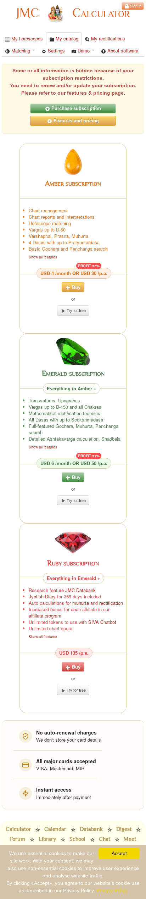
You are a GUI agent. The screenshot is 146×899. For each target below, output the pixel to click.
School (77, 839)
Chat (104, 839)
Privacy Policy (111, 890)
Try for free (76, 310)
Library (47, 839)
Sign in (135, 6)
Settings (55, 50)
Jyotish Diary (42, 596)
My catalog (66, 38)
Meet (130, 839)
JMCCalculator (73, 13)
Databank (91, 829)
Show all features (43, 257)
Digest (123, 829)
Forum (17, 839)
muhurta (80, 602)
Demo (83, 50)
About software (122, 50)
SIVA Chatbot (102, 622)
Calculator (18, 829)
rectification (111, 602)
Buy (75, 287)
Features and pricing (75, 120)
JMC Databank (80, 590)
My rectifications (107, 38)
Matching (21, 50)
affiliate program (45, 615)
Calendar (55, 829)
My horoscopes (26, 38)
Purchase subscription (75, 108)
